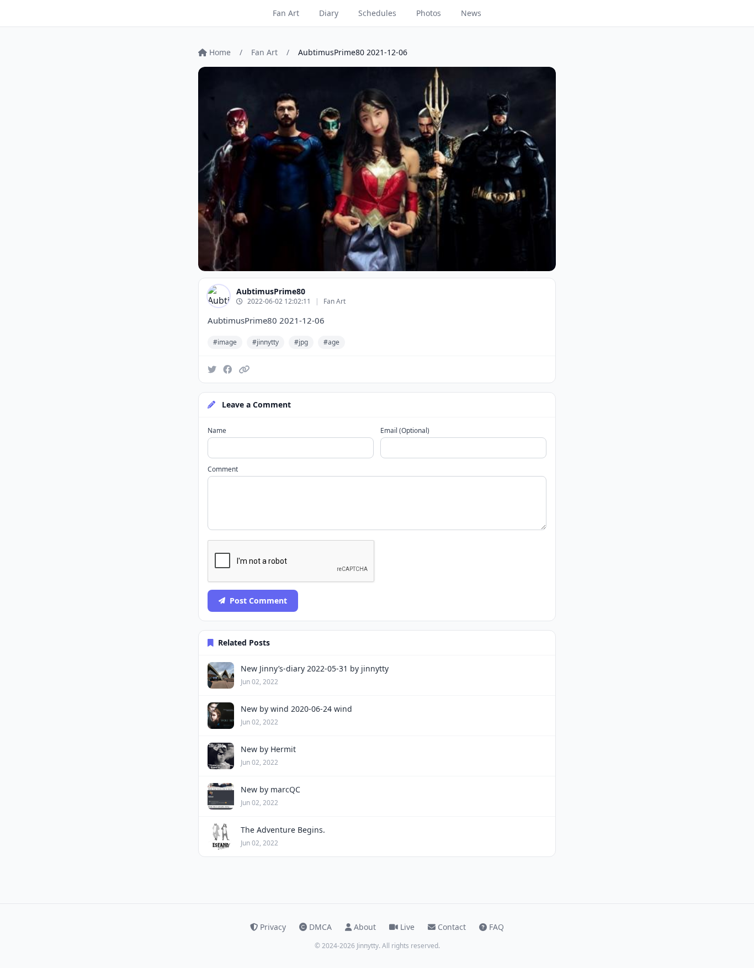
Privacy (273, 927)
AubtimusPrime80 (270, 291)
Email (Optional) (404, 430)
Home (220, 52)
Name (217, 430)
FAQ (496, 927)
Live (407, 927)
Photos (428, 13)
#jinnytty (265, 342)
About (365, 927)
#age (331, 342)
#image (225, 342)
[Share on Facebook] (227, 369)
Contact (452, 927)
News (471, 13)
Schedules (377, 13)
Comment (223, 469)
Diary (328, 13)
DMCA (320, 927)
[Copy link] (243, 369)
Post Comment (258, 600)
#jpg (301, 342)
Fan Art (286, 13)
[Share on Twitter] (212, 369)
